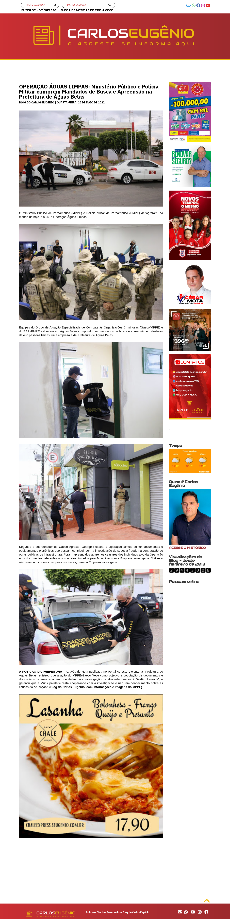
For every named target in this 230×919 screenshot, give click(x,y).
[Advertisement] (91, 870)
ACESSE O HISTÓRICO (187, 548)
